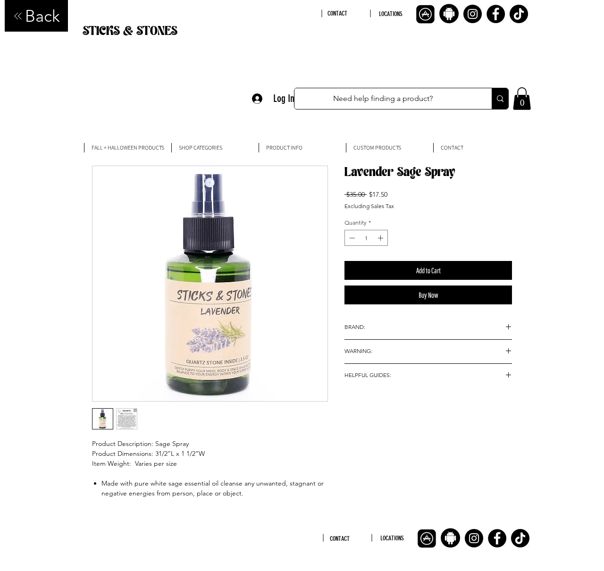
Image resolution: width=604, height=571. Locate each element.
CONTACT (337, 13)
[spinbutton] (366, 237)
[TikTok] (519, 14)
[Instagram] (472, 14)
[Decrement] (351, 237)
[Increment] (381, 237)
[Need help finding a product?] (500, 98)
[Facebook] (496, 14)
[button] (521, 98)
